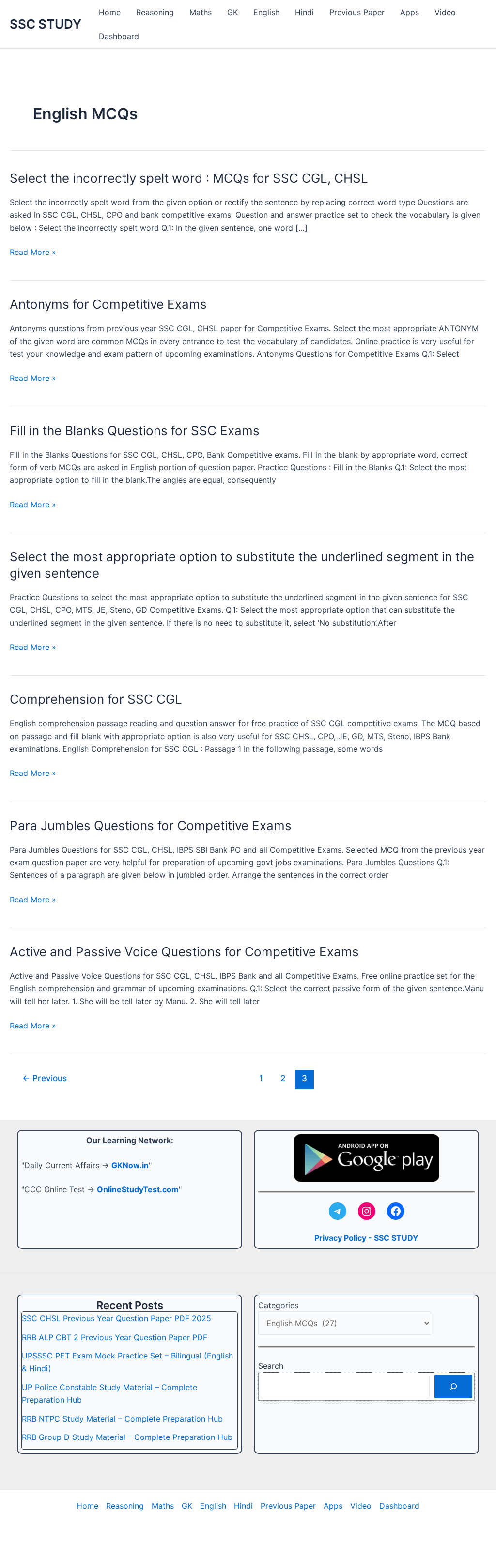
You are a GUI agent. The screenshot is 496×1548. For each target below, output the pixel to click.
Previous (44, 1078)
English (266, 12)
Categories (278, 1305)
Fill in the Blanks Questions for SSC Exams (135, 430)
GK (232, 12)
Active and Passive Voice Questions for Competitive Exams (184, 951)
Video (445, 12)
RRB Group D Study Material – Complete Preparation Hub (127, 1437)
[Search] (453, 1386)
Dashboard (119, 36)
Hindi (304, 12)
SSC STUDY (45, 24)
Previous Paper (357, 12)
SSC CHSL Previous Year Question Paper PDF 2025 (116, 1318)
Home (110, 12)
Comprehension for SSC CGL (96, 699)
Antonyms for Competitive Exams (108, 304)
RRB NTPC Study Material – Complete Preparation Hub (122, 1418)
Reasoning (155, 12)
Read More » (33, 252)
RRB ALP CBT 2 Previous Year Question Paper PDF (114, 1337)
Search (270, 1366)
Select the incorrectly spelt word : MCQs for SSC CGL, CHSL (189, 178)
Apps (409, 12)
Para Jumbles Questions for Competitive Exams (151, 825)
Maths (200, 12)
